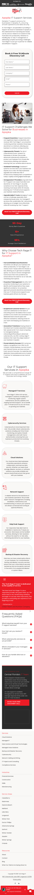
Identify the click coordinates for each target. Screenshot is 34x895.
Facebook (15, 883)
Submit (17, 93)
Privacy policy (17, 879)
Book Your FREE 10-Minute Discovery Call (17, 212)
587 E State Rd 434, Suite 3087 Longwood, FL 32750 (17, 876)
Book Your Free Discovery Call (13, 702)
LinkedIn (18, 883)
